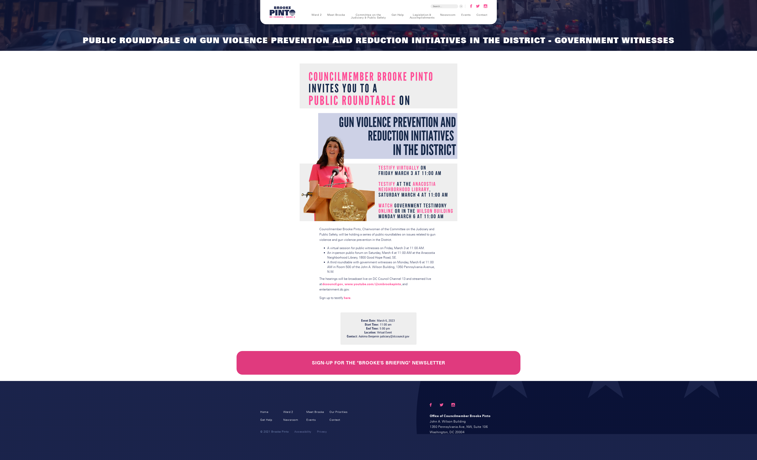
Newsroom (448, 14)
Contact (481, 14)
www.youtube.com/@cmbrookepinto (373, 284)
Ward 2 (288, 412)
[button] (314, 14)
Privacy (322, 431)
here (347, 298)
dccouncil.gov (332, 284)
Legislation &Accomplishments (422, 16)
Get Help (398, 14)
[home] (282, 12)
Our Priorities (338, 412)
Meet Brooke (336, 14)
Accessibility (302, 431)
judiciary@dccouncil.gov (394, 336)
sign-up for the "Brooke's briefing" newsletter (378, 362)
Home (264, 412)
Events (466, 14)
